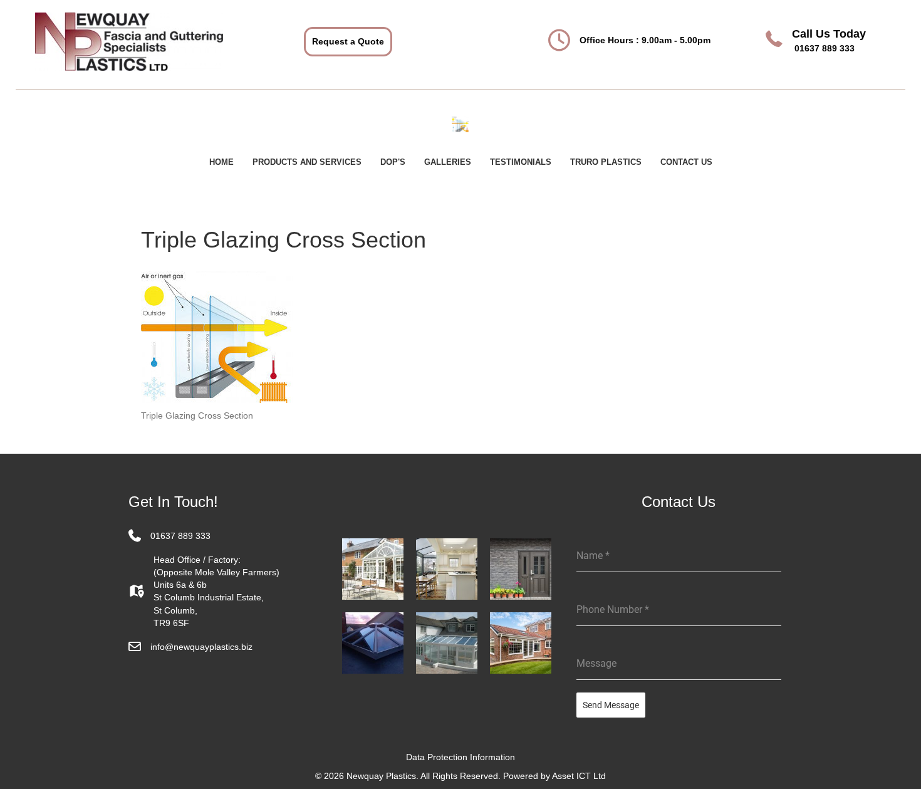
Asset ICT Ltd (579, 776)
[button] (348, 41)
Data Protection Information (460, 757)
